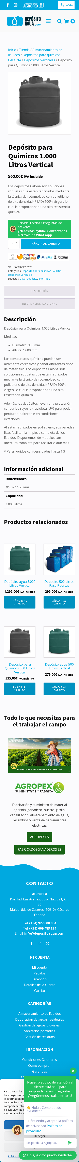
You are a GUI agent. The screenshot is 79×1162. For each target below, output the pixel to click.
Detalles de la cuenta (39, 985)
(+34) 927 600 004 (42, 923)
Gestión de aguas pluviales (39, 1025)
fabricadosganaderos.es (39, 849)
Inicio (12, 50)
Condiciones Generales (39, 1060)
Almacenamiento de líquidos (39, 1013)
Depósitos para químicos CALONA (42, 271)
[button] (66, 5)
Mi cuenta (39, 967)
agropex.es (39, 837)
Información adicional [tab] (39, 303)
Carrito (39, 991)
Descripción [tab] (39, 291)
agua (23, 278)
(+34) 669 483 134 (42, 928)
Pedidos (40, 973)
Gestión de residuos (40, 1037)
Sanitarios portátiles (39, 1031)
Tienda (24, 50)
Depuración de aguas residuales (39, 1019)
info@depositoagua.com (44, 933)
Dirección (39, 979)
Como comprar (39, 1065)
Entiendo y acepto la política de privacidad (49, 1126)
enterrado (44, 278)
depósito (32, 278)
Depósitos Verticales (39, 60)
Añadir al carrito (46, 243)
